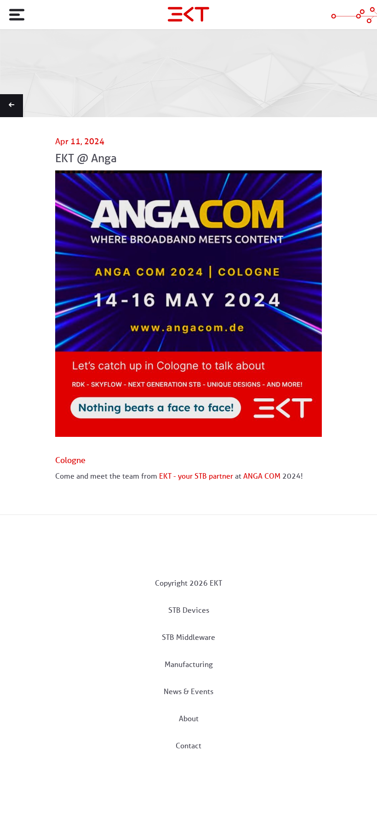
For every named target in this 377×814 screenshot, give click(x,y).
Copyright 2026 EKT (188, 583)
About (189, 718)
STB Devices (188, 610)
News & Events (188, 691)
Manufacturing (189, 664)
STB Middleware (188, 637)
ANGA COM (261, 476)
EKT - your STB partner (196, 476)
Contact (188, 745)
